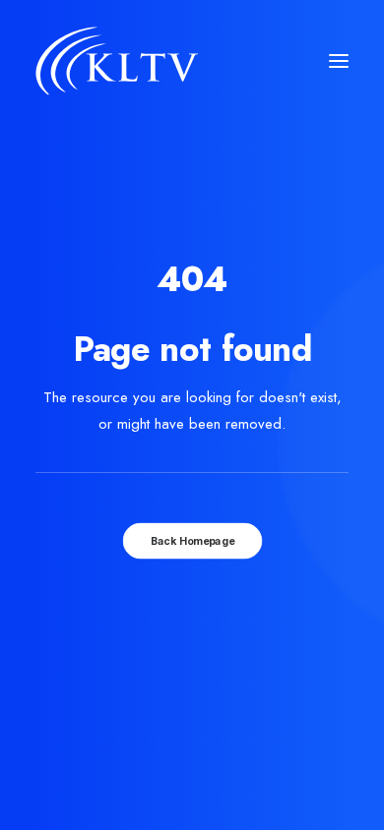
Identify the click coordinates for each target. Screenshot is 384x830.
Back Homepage (192, 540)
